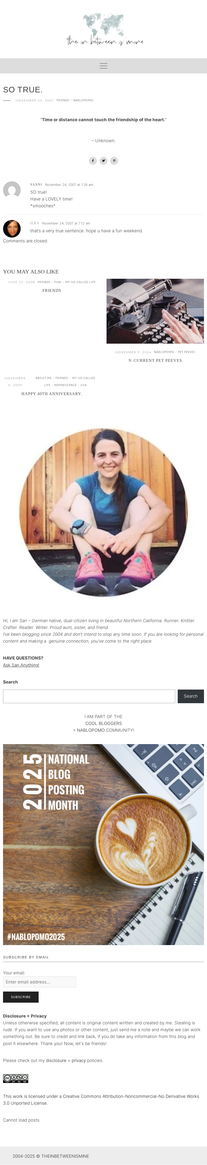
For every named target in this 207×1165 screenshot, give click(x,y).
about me (44, 378)
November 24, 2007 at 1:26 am (69, 185)
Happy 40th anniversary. (51, 394)
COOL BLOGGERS (103, 723)
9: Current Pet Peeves (155, 360)
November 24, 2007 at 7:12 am (66, 223)
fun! (58, 282)
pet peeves (186, 352)
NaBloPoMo (83, 100)
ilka (35, 223)
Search (10, 682)
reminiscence (65, 385)
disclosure (56, 1060)
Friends (51, 290)
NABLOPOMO (91, 730)
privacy (79, 1060)
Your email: (14, 972)
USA (84, 385)
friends (63, 100)
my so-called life (80, 282)
